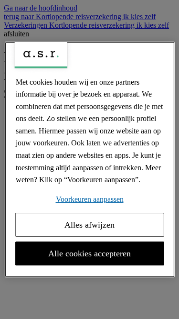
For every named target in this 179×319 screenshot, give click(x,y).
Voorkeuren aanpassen (90, 199)
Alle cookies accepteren (89, 253)
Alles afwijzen (89, 225)
